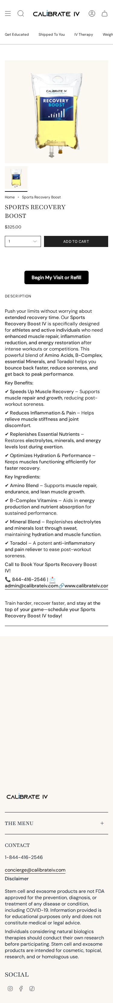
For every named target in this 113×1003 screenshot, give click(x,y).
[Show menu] (8, 14)
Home (10, 197)
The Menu (19, 823)
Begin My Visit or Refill (56, 277)
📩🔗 (58, 582)
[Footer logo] (27, 796)
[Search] (20, 14)
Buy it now (56, 255)
